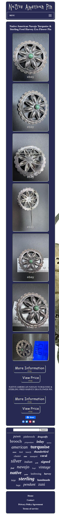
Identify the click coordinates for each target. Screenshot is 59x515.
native (15, 472)
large (13, 480)
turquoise (40, 446)
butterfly (28, 452)
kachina (49, 443)
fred (12, 468)
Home (30, 496)
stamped (33, 456)
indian (28, 462)
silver (16, 461)
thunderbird (41, 451)
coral (43, 455)
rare (25, 456)
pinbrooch (29, 436)
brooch (16, 441)
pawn (17, 436)
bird (21, 452)
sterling (27, 478)
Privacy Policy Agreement (30, 504)
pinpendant (29, 442)
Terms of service (30, 509)
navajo (23, 466)
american (19, 447)
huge (18, 485)
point (26, 474)
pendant (29, 484)
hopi (34, 468)
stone (14, 452)
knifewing (36, 473)
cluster (17, 456)
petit (36, 463)
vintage (44, 467)
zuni (41, 484)
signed (45, 462)
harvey (47, 473)
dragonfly (43, 436)
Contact (30, 500)
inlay (40, 441)
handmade (43, 479)
